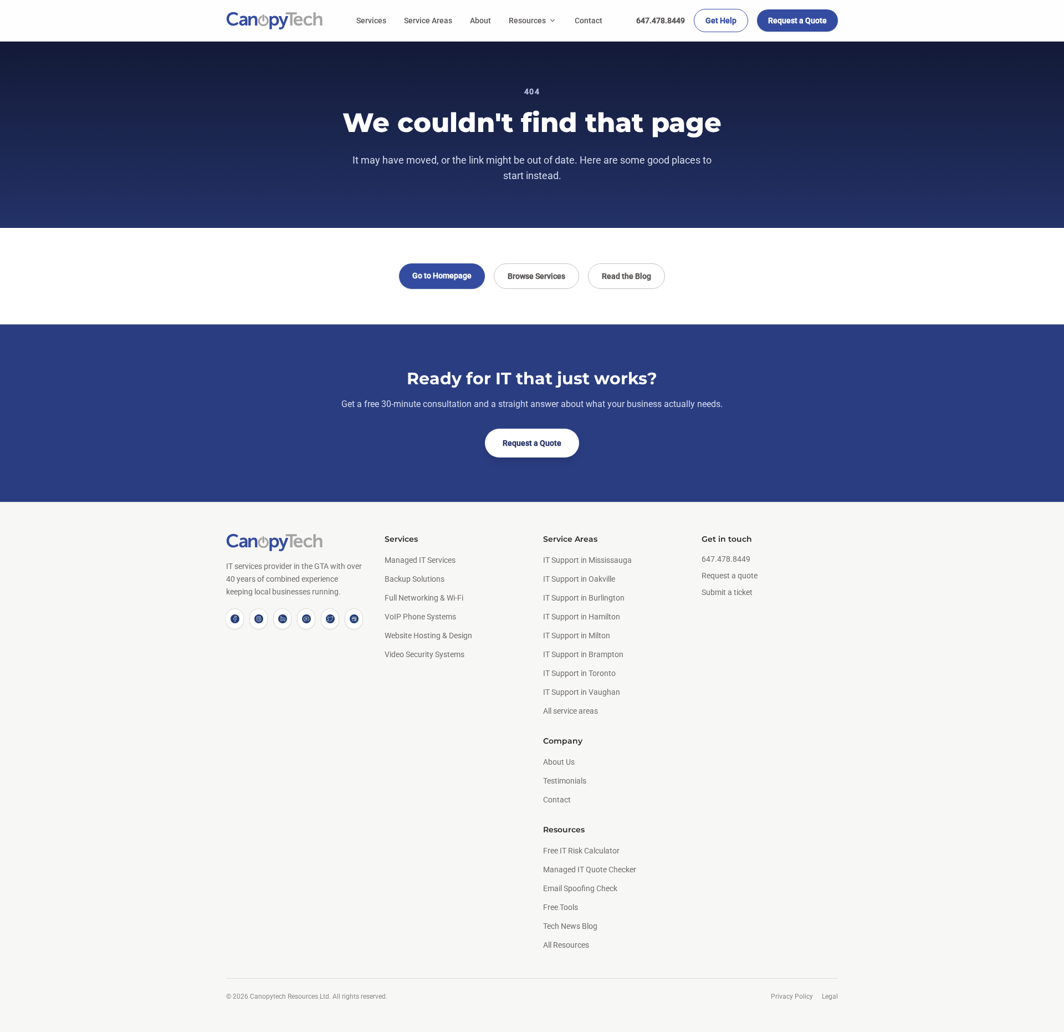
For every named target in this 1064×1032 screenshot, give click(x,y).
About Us (559, 762)
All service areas (570, 710)
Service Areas (428, 20)
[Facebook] (234, 619)
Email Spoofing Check (580, 888)
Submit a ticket (727, 592)
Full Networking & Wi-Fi (424, 597)
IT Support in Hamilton (581, 616)
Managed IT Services (420, 560)
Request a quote (730, 575)
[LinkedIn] (282, 619)
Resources (527, 20)
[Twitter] (330, 619)
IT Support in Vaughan (581, 692)
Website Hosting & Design (428, 635)
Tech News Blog (570, 926)
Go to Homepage (442, 275)
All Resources (566, 945)
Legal (830, 996)
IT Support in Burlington (584, 597)
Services (371, 20)
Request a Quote (797, 20)
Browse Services (536, 276)
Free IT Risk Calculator (581, 850)
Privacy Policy (792, 996)
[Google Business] (353, 619)
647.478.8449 (660, 20)
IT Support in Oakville (579, 579)
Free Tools (560, 907)
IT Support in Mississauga (587, 560)
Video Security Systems (424, 654)
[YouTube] (306, 619)
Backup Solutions (414, 579)
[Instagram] (258, 619)
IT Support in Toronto (579, 673)
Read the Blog (626, 276)
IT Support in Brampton (583, 654)
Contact (588, 20)
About (480, 20)
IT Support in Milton (576, 635)
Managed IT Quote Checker (589, 869)
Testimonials (564, 780)
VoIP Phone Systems (420, 616)
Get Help (720, 20)
